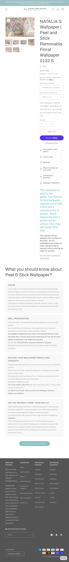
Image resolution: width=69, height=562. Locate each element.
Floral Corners (39, 483)
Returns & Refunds (26, 493)
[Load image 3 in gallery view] (23, 42)
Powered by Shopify (59, 556)
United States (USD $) (14, 554)
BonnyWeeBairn (50, 556)
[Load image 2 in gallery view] (16, 42)
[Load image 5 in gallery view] (8, 50)
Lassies (52, 493)
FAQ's (22, 467)
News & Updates (25, 498)
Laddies (52, 497)
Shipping (42, 73)
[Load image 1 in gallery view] (8, 42)
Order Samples (25, 472)
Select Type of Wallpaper (47, 83)
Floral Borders (39, 479)
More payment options (52, 143)
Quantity (42, 120)
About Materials (25, 481)
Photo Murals (39, 507)
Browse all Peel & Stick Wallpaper (34, 443)
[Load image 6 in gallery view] (16, 50)
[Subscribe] (32, 534)
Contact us (23, 502)
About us (23, 476)
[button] (6, 9)
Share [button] (44, 66)
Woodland (53, 474)
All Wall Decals (40, 493)
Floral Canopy (39, 488)
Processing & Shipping (24, 487)
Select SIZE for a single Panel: (48, 93)
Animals (37, 497)
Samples (38, 469)
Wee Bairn (53, 502)
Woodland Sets (40, 502)
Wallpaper (38, 474)
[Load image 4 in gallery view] (31, 42)
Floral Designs (54, 483)
